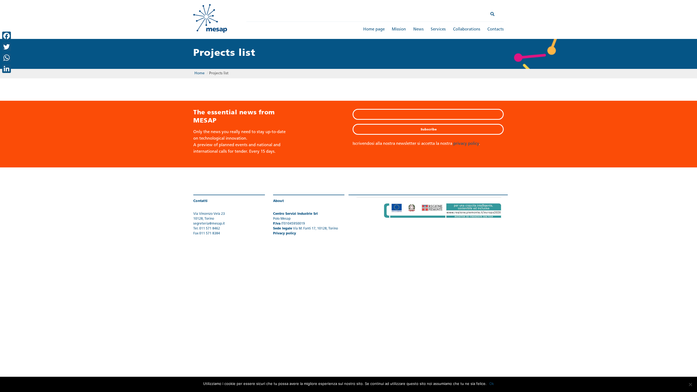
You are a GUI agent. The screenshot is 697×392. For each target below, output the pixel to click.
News (418, 29)
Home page (374, 29)
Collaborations (466, 29)
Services (438, 29)
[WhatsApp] (6, 57)
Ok (491, 383)
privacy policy (466, 144)
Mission (399, 29)
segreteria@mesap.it (209, 223)
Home (199, 73)
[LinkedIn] (6, 68)
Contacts (495, 29)
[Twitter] (6, 46)
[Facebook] (6, 35)
